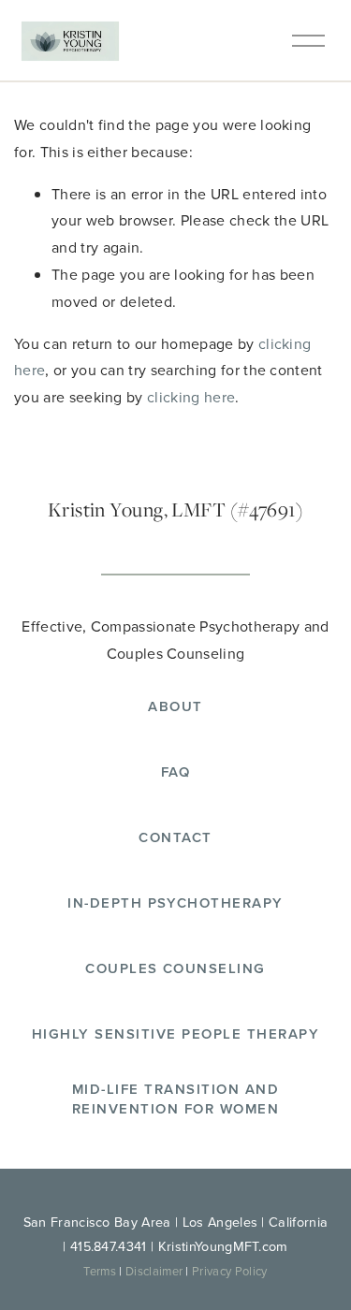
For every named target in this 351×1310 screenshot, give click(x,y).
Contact (175, 837)
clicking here (191, 396)
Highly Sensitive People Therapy (175, 1033)
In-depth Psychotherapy (175, 902)
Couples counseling (175, 968)
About (175, 706)
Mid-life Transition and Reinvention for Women (175, 1098)
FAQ (175, 771)
